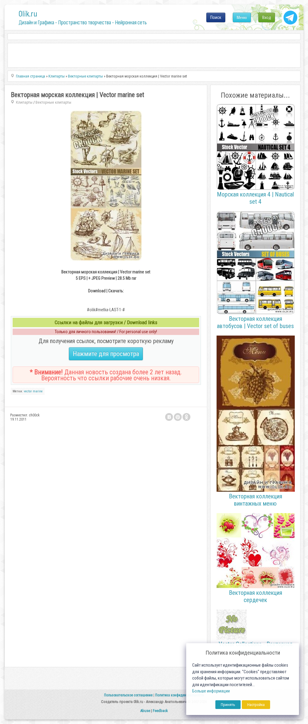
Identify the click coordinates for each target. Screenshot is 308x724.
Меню (242, 17)
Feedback (160, 710)
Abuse (145, 710)
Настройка (256, 704)
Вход (266, 17)
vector (28, 391)
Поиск (215, 17)
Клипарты (24, 102)
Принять (228, 704)
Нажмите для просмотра (106, 353)
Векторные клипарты (53, 102)
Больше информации (211, 691)
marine (38, 391)
